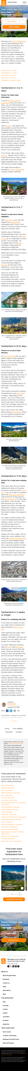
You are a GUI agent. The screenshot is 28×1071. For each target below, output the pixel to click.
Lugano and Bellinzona (17, 538)
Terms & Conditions (16, 1053)
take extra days (10, 499)
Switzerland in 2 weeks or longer (11, 80)
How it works (12, 2)
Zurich (9, 126)
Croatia (5, 1009)
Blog (4, 994)
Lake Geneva (16, 412)
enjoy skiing (20, 393)
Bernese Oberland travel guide (10, 807)
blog (13, 34)
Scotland (5, 1020)
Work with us (7, 990)
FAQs (4, 986)
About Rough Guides (9, 975)
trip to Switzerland (19, 41)
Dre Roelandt (11, 704)
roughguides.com (6, 34)
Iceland (5, 1013)
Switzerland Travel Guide (14, 899)
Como (10, 647)
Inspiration (19, 732)
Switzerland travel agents (15, 743)
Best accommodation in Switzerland (12, 824)
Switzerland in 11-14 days (8, 78)
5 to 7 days (9, 220)
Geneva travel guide (7, 785)
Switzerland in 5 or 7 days (9, 73)
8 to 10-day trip (9, 356)
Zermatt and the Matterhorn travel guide (13, 817)
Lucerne (4, 155)
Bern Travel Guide (6, 795)
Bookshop (6, 979)
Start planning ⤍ (14, 940)
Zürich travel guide (6, 790)
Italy (4, 1001)
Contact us (6, 983)
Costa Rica (6, 1016)
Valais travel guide (6, 812)
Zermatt (4, 265)
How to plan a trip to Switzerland (11, 841)
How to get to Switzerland (9, 827)
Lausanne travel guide (7, 788)
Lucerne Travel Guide (7, 797)
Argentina (6, 1024)
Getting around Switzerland (9, 829)
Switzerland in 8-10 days (8, 75)
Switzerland (14, 222)
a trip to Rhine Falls (17, 169)
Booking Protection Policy (11, 1039)
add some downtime (16, 495)
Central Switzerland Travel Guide (11, 819)
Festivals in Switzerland (8, 838)
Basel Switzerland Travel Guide (10, 792)
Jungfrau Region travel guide (9, 809)
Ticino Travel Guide (7, 822)
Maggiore (19, 647)
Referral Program (8, 1043)
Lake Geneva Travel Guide (9, 800)
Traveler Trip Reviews (9, 1035)
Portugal (5, 1005)
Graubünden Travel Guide (9, 814)
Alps (20, 243)
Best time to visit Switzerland (10, 836)
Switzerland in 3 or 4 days (9, 70)
